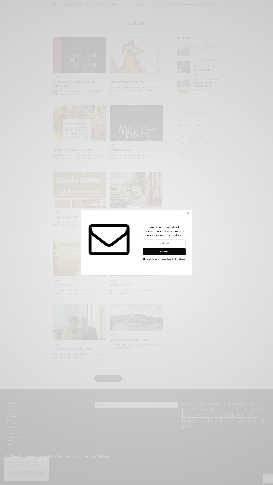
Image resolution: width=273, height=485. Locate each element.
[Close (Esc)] (188, 214)
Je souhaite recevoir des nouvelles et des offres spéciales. (166, 259)
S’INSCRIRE (164, 251)
